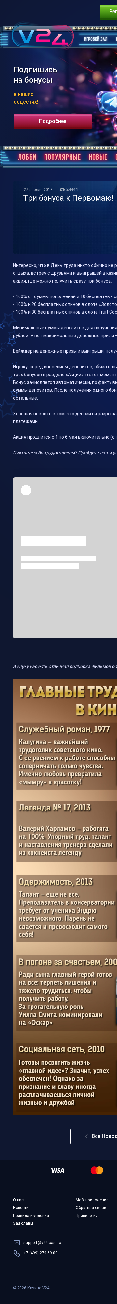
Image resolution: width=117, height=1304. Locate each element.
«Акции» (75, 375)
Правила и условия (31, 1216)
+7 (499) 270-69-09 (40, 1253)
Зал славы (23, 1224)
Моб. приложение (92, 1200)
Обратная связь (91, 1208)
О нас (18, 1200)
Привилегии (87, 1216)
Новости (21, 1208)
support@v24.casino (42, 1243)
